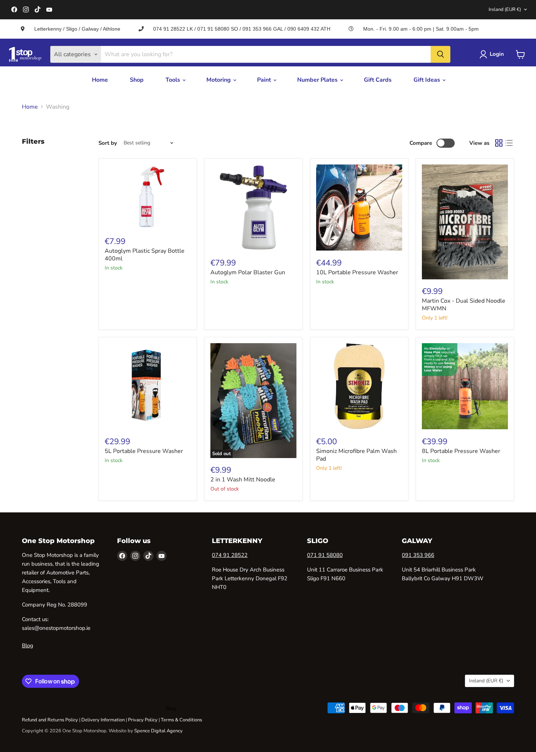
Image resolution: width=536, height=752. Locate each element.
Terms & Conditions (181, 720)
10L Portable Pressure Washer (357, 272)
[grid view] (499, 143)
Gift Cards (378, 80)
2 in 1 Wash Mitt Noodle (242, 480)
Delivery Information (103, 720)
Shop (137, 80)
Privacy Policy (143, 720)
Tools (174, 80)
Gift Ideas (427, 80)
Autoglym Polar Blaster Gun (247, 272)
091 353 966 (418, 555)
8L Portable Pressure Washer (461, 451)
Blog (27, 645)
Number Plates (318, 80)
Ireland (505, 9)
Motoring (219, 80)
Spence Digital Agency (158, 731)
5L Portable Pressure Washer (144, 451)
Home (100, 80)
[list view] (509, 143)
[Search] (440, 54)
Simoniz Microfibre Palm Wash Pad (356, 455)
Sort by (107, 143)
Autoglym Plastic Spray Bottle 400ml (145, 255)
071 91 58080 (325, 555)
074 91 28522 (230, 555)
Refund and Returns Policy (50, 720)
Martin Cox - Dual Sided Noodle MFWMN (463, 305)
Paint (264, 80)
